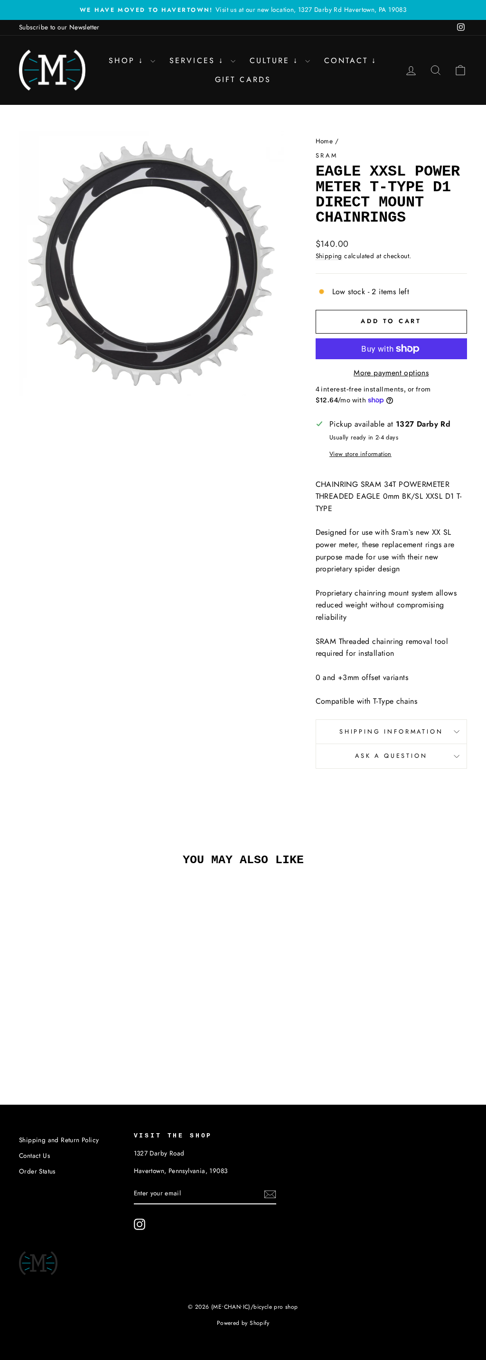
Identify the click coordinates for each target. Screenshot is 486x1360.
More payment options (391, 372)
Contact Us (34, 1155)
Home (324, 141)
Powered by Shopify (243, 1323)
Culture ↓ (276, 60)
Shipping (329, 256)
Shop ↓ (128, 60)
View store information (360, 453)
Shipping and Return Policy (59, 1140)
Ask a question (391, 755)
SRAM (327, 155)
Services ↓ (198, 60)
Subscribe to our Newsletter (59, 27)
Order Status (37, 1171)
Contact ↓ (350, 60)
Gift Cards (243, 79)
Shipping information (391, 731)
